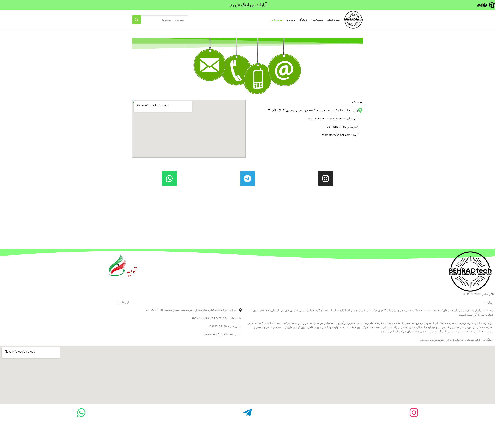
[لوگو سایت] (353, 19)
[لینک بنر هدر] (247, 5)
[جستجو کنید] (136, 19)
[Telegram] (247, 178)
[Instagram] (325, 178)
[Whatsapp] (169, 178)
